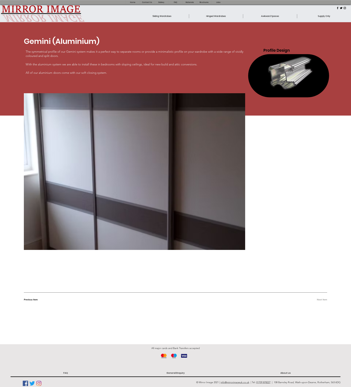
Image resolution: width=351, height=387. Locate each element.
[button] (147, 2)
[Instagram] (344, 8)
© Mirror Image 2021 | (222, 382)
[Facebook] (337, 8)
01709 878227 (263, 382)
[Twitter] (341, 8)
